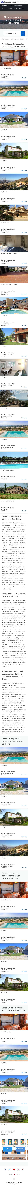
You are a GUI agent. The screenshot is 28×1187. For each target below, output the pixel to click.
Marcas (21, 5)
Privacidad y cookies (14, 1183)
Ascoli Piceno (6, 8)
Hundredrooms (5, 5)
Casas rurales (14, 5)
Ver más (23, 77)
